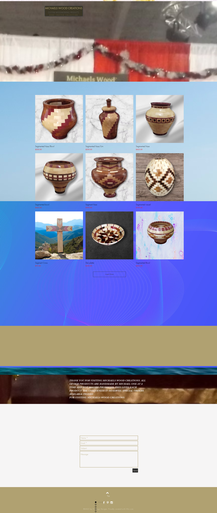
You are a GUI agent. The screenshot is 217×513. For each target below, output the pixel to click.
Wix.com (129, 509)
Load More (109, 274)
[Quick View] (59, 119)
